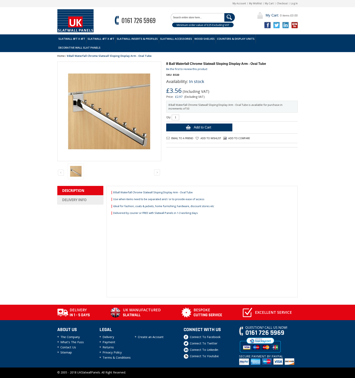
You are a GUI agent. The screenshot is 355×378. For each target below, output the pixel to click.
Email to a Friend (182, 138)
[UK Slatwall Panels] (75, 20)
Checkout (282, 3)
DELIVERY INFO (74, 199)
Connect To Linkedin (204, 350)
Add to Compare (239, 138)
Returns (108, 347)
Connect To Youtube (204, 356)
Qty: (168, 117)
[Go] (229, 17)
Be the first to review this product (186, 69)
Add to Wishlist (211, 138)
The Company (70, 337)
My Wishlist (255, 3)
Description (73, 190)
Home (61, 56)
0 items (282, 15)
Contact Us (68, 347)
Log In (294, 3)
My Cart (269, 3)
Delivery (108, 337)
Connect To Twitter (204, 343)
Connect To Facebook (205, 337)
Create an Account (151, 337)
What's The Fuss (72, 342)
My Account (239, 3)
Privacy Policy (112, 352)
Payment (109, 342)
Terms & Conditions (117, 357)
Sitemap (66, 352)
